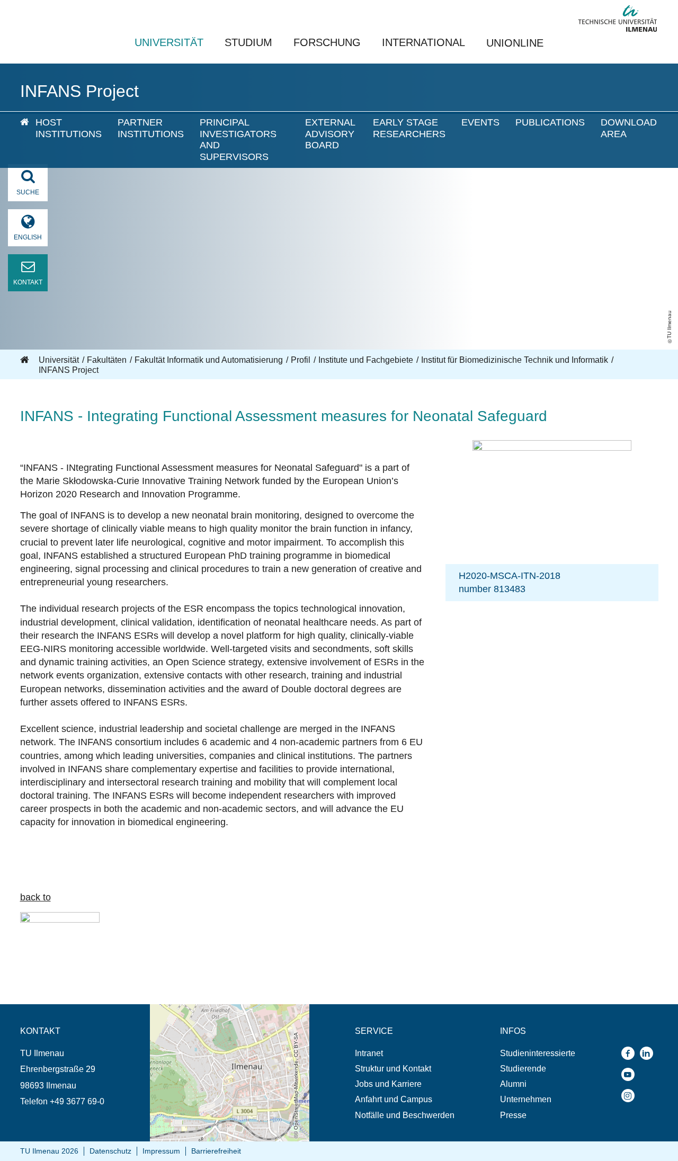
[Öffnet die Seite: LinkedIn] (649, 1053)
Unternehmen (525, 1099)
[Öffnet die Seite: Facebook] (630, 1053)
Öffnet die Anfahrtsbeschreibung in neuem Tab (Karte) (228, 1014)
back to (35, 897)
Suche (27, 192)
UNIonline (514, 43)
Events (480, 122)
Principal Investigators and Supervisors (238, 139)
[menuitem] (20, 140)
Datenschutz (110, 1151)
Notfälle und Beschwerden (404, 1115)
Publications (550, 122)
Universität (169, 42)
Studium (248, 42)
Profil (300, 359)
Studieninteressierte (537, 1053)
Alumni (513, 1083)
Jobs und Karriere (388, 1083)
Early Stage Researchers (409, 128)
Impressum (161, 1151)
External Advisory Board (330, 133)
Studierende (523, 1068)
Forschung (327, 42)
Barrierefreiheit (216, 1151)
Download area (629, 128)
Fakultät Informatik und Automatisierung (209, 359)
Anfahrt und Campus (393, 1099)
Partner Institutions (151, 128)
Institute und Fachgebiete (365, 359)
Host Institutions (68, 128)
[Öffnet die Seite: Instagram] (630, 1095)
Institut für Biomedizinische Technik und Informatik (514, 359)
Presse (513, 1115)
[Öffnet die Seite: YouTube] (630, 1074)
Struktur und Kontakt (393, 1068)
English (28, 237)
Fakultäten (107, 359)
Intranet (369, 1053)
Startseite (25, 360)
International (423, 42)
